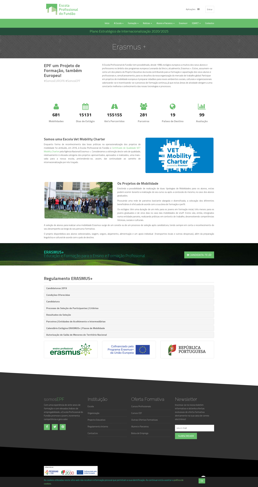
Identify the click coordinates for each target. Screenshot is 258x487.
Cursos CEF (136, 413)
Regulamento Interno (98, 426)
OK (202, 480)
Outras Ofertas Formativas (144, 420)
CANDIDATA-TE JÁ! (200, 255)
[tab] (129, 288)
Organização (93, 413)
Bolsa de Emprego (139, 433)
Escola (91, 406)
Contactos (93, 433)
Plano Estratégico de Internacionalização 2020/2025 (129, 31)
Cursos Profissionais (141, 406)
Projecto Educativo (96, 420)
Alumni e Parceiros (140, 426)
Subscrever (186, 436)
